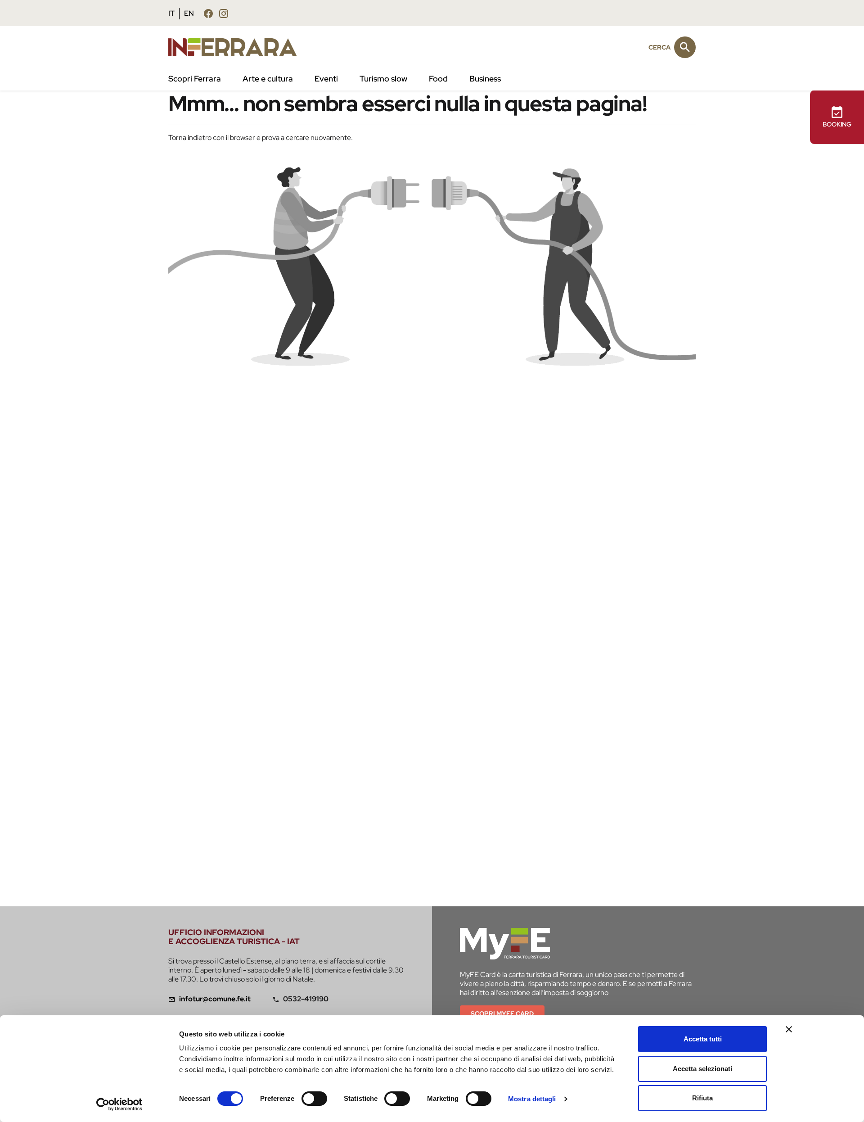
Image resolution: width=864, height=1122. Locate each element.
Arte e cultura (268, 78)
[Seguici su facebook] (208, 13)
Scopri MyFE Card (502, 1013)
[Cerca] (685, 47)
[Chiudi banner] (789, 1029)
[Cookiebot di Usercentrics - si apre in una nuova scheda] (119, 1104)
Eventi (326, 78)
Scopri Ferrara (194, 78)
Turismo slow (383, 78)
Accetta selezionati (702, 1068)
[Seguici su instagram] (223, 13)
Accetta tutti (703, 1039)
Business (485, 78)
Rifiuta (702, 1098)
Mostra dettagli (532, 1099)
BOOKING (837, 124)
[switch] (314, 1098)
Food (438, 78)
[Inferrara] (237, 47)
